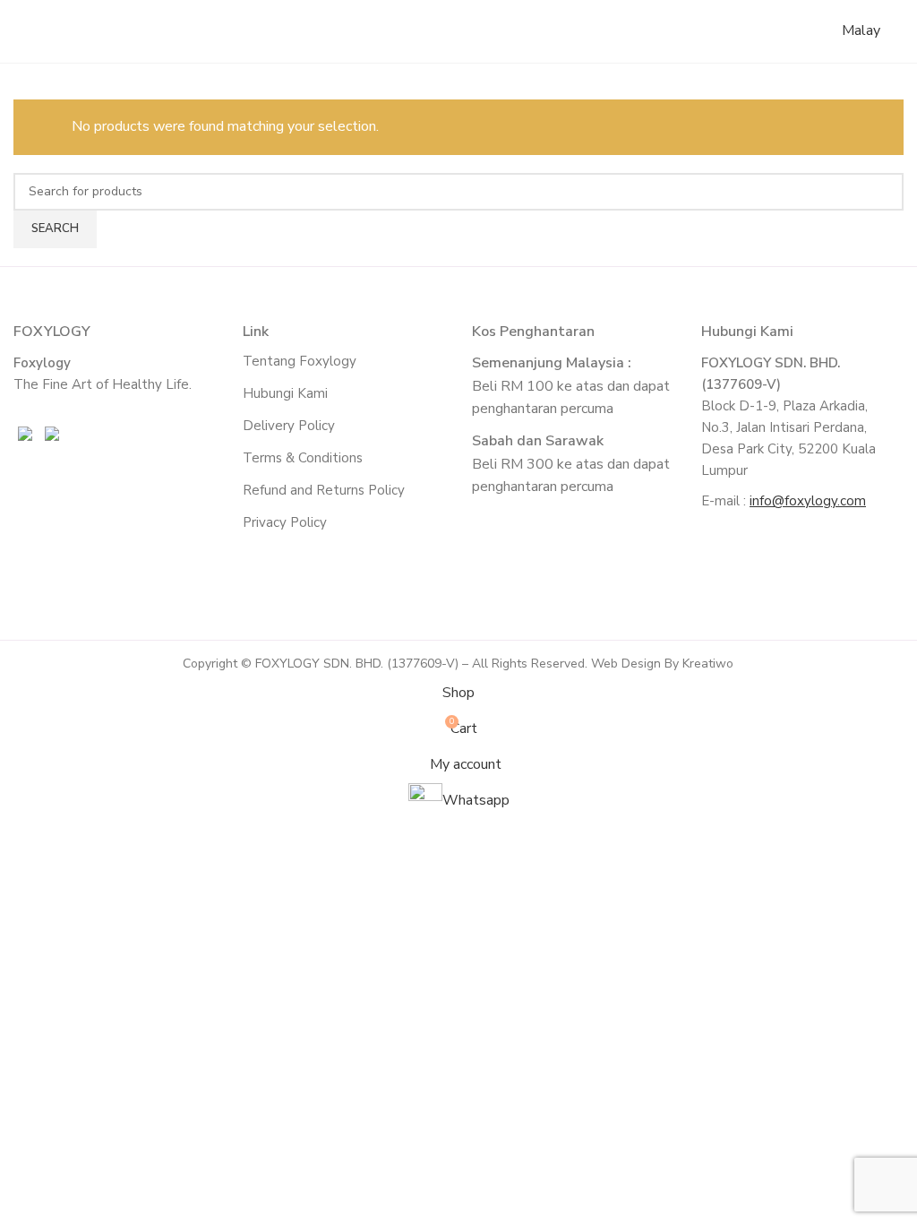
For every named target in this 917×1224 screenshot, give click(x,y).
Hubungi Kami (285, 393)
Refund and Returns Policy (324, 490)
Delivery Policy (289, 426)
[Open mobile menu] (896, 31)
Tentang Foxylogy (299, 361)
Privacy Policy (285, 522)
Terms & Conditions (303, 458)
